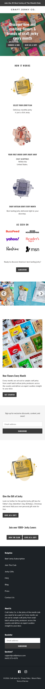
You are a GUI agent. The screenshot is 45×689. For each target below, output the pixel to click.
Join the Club (14, 537)
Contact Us (9, 597)
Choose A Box (14, 45)
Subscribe (22, 269)
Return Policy (36, 678)
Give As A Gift (31, 45)
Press (7, 591)
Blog (7, 584)
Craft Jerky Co (15, 678)
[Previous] (3, 293)
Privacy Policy (25, 678)
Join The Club (10, 565)
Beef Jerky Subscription (15, 558)
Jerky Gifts (9, 571)
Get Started (10, 394)
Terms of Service (22, 681)
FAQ (7, 578)
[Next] (41, 293)
